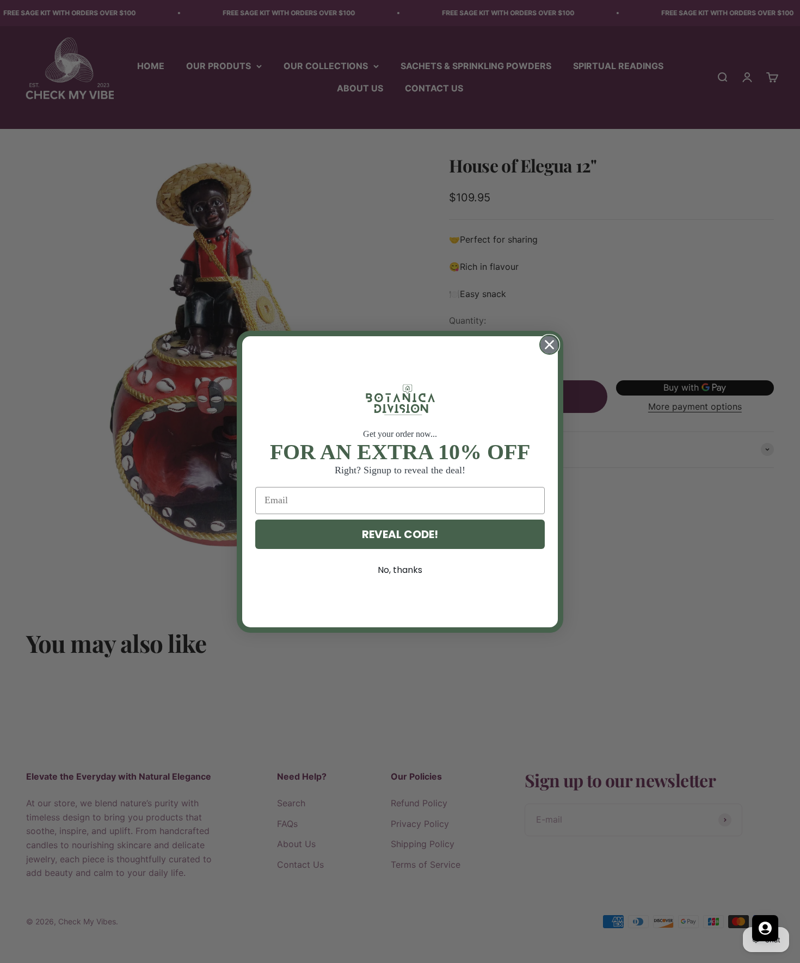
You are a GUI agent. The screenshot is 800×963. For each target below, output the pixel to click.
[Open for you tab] (765, 928)
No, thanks (400, 570)
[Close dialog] (549, 344)
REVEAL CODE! (400, 534)
